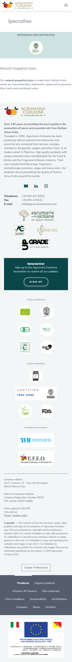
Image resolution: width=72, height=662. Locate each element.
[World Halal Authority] (25, 347)
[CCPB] (25, 312)
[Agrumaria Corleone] (17, 5)
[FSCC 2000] (36, 393)
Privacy (7, 515)
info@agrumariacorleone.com (39, 204)
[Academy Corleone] (19, 230)
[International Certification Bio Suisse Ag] (47, 329)
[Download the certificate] (36, 47)
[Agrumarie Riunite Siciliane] (36, 215)
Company (21, 607)
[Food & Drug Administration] (47, 411)
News (36, 607)
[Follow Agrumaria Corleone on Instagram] (46, 186)
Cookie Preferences (36, 567)
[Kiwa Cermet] (36, 376)
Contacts (50, 607)
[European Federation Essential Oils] (36, 458)
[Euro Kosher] (47, 347)
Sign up (36, 281)
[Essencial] (47, 230)
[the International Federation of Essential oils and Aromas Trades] (36, 440)
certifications (59, 599)
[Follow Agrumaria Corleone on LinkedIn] (36, 186)
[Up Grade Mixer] (36, 244)
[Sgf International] (25, 411)
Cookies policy (20, 515)
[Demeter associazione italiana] (47, 312)
